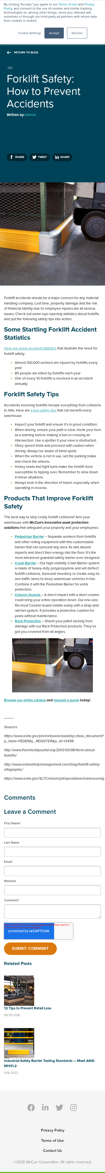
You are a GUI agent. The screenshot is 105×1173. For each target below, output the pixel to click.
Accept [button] (54, 33)
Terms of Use (67, 4)
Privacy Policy (52, 1130)
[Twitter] (59, 1107)
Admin (30, 115)
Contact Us (52, 1150)
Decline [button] (77, 33)
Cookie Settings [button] (29, 33)
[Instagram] (73, 1107)
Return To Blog (26, 52)
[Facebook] (31, 1107)
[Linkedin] (45, 1107)
